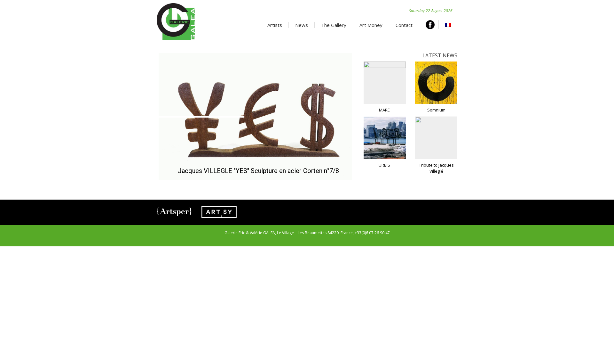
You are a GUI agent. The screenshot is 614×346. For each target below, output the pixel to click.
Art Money (370, 25)
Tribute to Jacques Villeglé (436, 168)
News (301, 25)
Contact (404, 25)
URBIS (384, 165)
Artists (274, 25)
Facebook (432, 24)
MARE (384, 110)
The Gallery (333, 25)
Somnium (436, 110)
